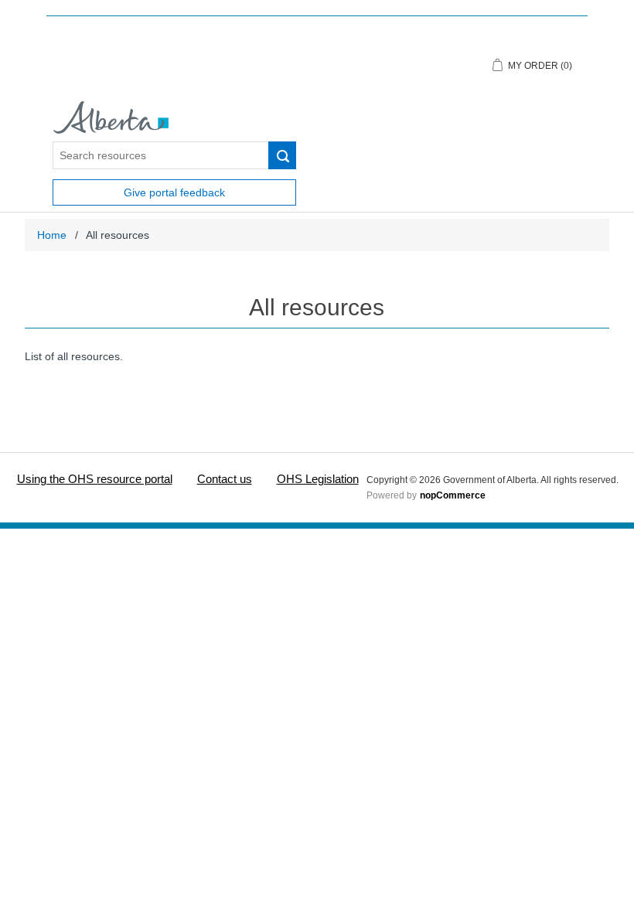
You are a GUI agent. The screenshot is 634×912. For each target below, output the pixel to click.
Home (51, 235)
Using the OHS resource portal (94, 478)
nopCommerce (453, 495)
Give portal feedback (174, 192)
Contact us (224, 478)
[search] (282, 155)
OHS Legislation (318, 478)
